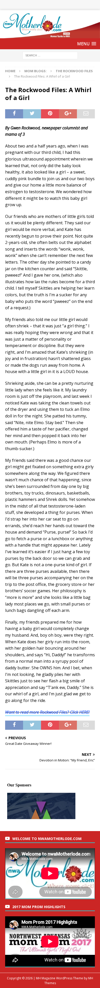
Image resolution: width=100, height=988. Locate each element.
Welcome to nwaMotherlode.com (47, 838)
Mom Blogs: (35, 71)
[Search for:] (50, 55)
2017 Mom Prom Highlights (38, 906)
